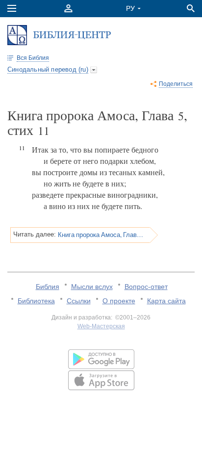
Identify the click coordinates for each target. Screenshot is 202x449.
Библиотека (36, 301)
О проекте (118, 301)
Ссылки (79, 301)
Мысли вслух (92, 287)
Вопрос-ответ (146, 287)
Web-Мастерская (101, 326)
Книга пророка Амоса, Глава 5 (100, 234)
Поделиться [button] (176, 83)
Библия (47, 287)
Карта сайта (166, 301)
